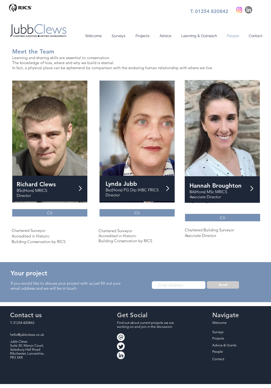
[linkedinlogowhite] (121, 355)
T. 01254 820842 (209, 11)
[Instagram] (239, 10)
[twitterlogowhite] (121, 346)
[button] (222, 217)
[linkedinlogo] (248, 10)
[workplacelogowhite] (121, 337)
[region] (222, 144)
